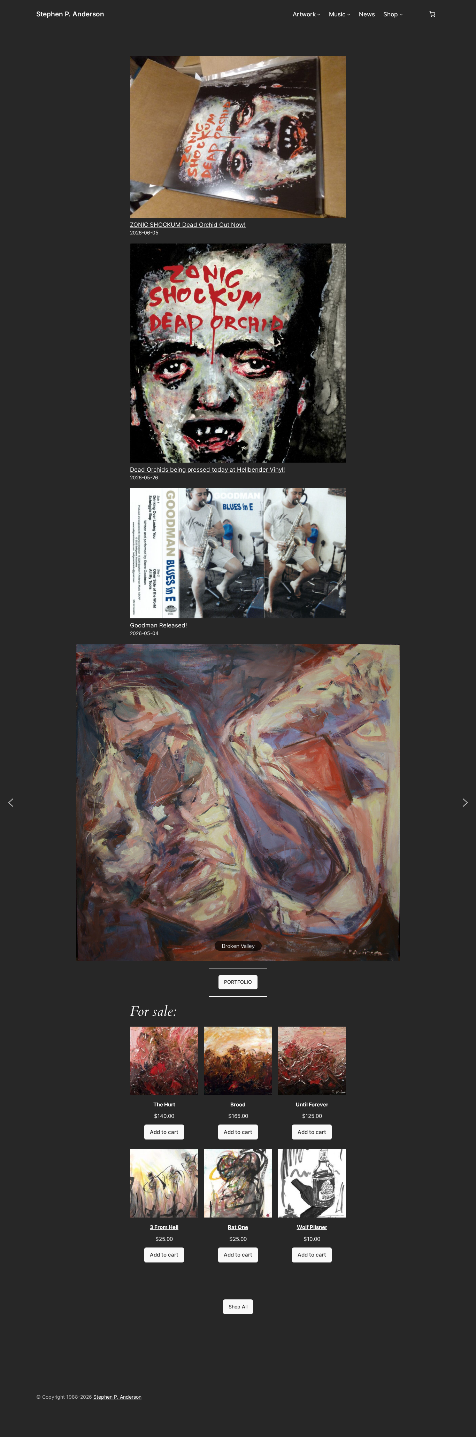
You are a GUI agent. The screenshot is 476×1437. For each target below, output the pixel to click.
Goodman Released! (158, 625)
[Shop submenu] (401, 14)
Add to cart (164, 1132)
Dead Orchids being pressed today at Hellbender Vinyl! (207, 469)
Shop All (238, 1306)
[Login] (416, 14)
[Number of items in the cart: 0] (432, 14)
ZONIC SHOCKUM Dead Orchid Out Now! (188, 224)
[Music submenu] (349, 14)
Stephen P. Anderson (70, 14)
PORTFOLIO (238, 982)
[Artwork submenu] (319, 14)
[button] (10, 802)
